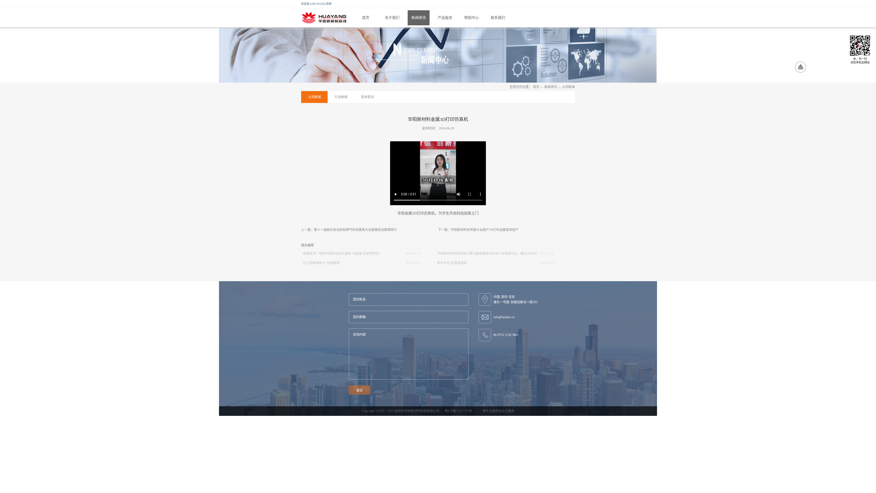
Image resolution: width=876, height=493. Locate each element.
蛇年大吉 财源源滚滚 (452, 263)
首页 (365, 18)
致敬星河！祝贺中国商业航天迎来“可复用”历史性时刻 (341, 253)
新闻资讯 (550, 87)
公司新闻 (568, 87)
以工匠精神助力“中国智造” (322, 263)
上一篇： (349, 229)
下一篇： (478, 229)
